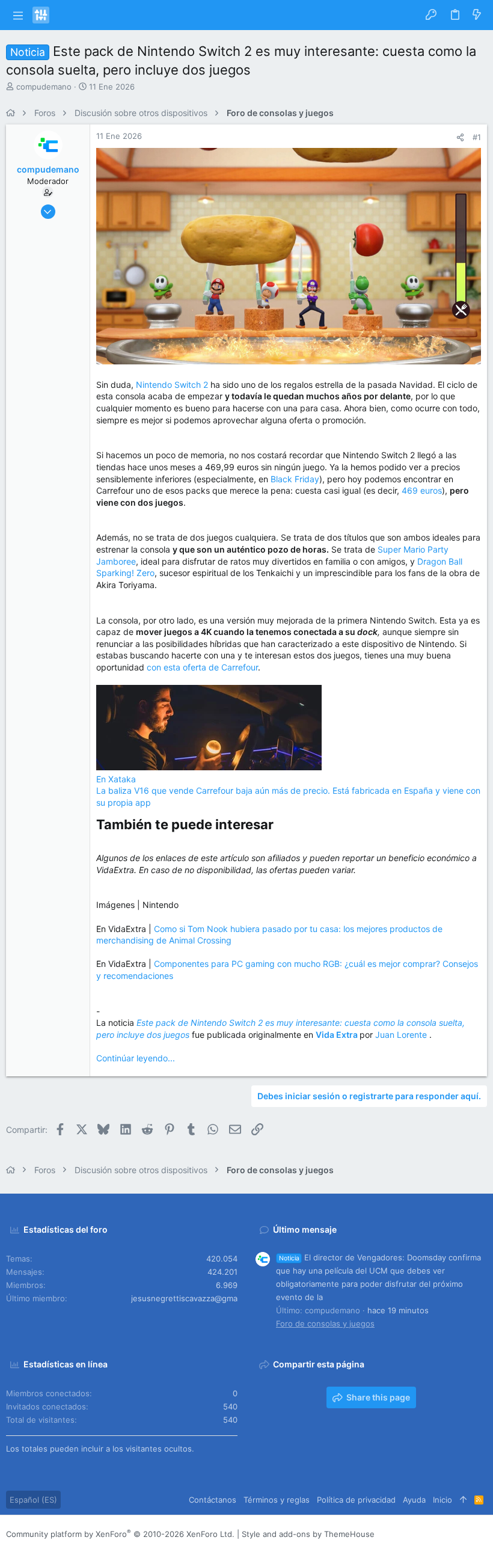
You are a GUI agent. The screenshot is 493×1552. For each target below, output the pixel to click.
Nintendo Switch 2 (172, 384)
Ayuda (414, 1499)
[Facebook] (409, 1533)
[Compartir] (460, 137)
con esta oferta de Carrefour (202, 667)
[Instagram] (427, 1533)
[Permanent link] (280, 826)
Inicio (442, 1499)
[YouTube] (481, 1533)
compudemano (44, 86)
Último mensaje (305, 1229)
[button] (17, 15)
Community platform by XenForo (120, 1534)
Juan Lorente (402, 1034)
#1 (477, 137)
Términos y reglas (276, 1499)
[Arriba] (463, 1500)
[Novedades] (477, 15)
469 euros (422, 490)
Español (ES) (33, 1499)
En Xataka (116, 779)
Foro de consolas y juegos (325, 1323)
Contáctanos (212, 1499)
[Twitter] (463, 1533)
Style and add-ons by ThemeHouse (308, 1534)
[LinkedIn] (445, 1533)
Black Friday (295, 479)
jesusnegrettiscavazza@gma (184, 1298)
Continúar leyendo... (135, 1058)
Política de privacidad (356, 1499)
